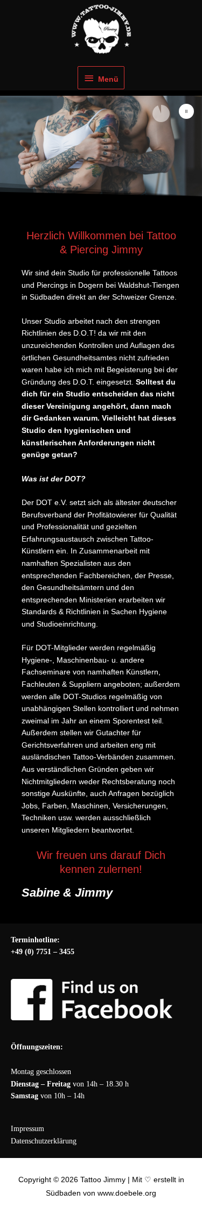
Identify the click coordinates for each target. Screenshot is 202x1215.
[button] (186, 111)
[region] (101, 146)
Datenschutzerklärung (43, 1141)
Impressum (27, 1129)
